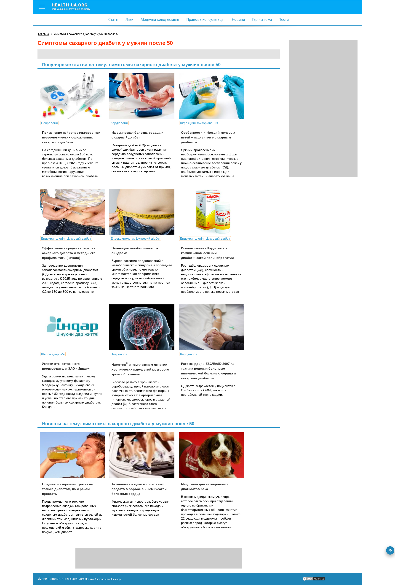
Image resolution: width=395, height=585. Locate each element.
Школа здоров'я (53, 354)
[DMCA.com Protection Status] (313, 580)
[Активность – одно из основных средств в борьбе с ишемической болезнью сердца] (143, 455)
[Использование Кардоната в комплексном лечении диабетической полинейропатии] (213, 212)
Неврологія (49, 123)
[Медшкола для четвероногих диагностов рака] (213, 455)
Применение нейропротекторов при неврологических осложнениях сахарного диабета (71, 137)
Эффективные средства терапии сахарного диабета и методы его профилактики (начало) (69, 253)
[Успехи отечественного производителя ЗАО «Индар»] (74, 327)
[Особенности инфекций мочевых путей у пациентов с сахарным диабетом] (213, 96)
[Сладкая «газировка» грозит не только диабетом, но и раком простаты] (74, 455)
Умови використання (53, 579)
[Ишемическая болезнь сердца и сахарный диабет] (143, 96)
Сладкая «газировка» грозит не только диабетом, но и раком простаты (67, 489)
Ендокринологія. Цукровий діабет (66, 238)
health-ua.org (71, 6)
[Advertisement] (323, 108)
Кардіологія (119, 123)
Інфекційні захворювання (199, 123)
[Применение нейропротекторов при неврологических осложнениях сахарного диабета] (74, 96)
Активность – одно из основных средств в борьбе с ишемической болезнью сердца (139, 489)
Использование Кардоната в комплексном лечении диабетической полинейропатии (207, 253)
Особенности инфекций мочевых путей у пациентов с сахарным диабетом (208, 137)
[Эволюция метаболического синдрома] (143, 212)
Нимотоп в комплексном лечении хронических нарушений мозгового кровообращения (140, 369)
